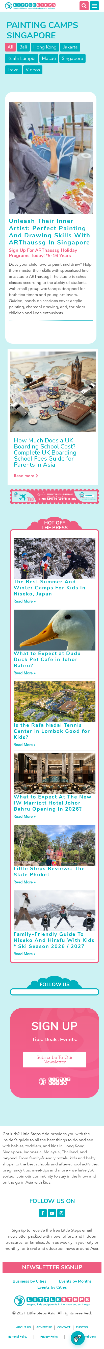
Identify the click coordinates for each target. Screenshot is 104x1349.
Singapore (72, 58)
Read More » (25, 601)
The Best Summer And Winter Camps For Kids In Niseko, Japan (50, 587)
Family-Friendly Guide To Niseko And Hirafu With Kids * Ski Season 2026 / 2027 (54, 940)
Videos (33, 70)
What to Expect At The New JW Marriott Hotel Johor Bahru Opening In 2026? (53, 802)
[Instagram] (61, 1213)
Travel (14, 70)
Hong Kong (45, 47)
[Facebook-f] (43, 1213)
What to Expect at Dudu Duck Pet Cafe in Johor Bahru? (47, 659)
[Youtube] (52, 1213)
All (10, 47)
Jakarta (70, 47)
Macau (49, 58)
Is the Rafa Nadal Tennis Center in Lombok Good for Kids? (52, 731)
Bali (23, 47)
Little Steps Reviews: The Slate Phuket (49, 871)
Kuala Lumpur (22, 58)
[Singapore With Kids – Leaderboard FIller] (54, 496)
